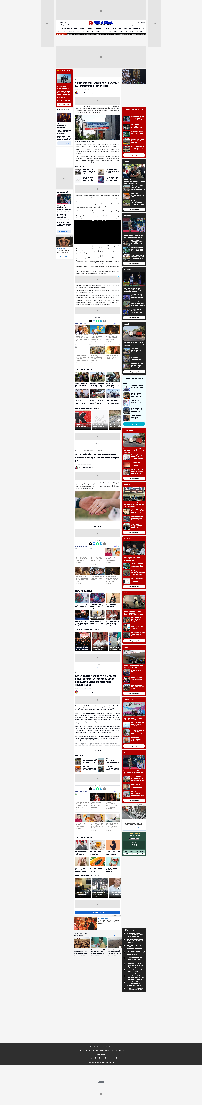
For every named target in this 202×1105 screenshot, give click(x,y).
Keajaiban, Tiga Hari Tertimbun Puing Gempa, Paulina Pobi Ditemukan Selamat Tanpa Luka (97, 385)
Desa (75, 28)
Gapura (88, 1072)
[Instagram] (100, 1061)
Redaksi (80, 1065)
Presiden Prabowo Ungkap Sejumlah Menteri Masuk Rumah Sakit (81, 853)
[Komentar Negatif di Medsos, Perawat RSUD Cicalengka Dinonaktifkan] (113, 845)
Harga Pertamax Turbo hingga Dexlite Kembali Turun (134, 973)
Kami (97, 1065)
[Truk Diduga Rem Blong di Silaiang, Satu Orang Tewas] (126, 380)
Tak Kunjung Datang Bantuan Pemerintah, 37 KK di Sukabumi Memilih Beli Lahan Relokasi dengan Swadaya (138, 217)
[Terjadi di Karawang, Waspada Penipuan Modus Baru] (78, 761)
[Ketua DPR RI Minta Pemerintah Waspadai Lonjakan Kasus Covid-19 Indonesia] (113, 598)
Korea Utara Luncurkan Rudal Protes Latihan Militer (136, 753)
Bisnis (104, 31)
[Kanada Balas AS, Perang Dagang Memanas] (126, 694)
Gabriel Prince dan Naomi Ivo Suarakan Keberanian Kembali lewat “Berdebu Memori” (64, 92)
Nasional (71, 31)
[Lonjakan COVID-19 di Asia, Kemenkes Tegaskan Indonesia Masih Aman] (78, 172)
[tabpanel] (134, 84)
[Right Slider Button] (144, 28)
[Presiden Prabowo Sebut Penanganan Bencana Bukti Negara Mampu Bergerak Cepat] (126, 403)
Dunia (77, 31)
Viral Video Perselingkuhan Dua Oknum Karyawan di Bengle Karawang (112, 385)
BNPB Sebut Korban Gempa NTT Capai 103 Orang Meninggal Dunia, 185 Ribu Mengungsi (137, 594)
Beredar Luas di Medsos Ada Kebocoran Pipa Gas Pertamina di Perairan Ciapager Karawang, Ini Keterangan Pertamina (135, 998)
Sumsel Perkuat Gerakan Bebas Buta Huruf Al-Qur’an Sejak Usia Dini (137, 409)
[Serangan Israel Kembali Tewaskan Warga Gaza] (126, 425)
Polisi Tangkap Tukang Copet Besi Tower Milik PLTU (116, 426)
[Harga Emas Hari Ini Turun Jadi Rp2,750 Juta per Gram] (126, 526)
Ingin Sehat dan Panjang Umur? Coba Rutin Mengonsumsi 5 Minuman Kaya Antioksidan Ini (95, 853)
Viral (141, 31)
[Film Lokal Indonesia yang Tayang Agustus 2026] (64, 117)
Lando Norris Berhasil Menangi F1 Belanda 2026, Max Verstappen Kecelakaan (137, 318)
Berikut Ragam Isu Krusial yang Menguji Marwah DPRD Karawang (99, 894)
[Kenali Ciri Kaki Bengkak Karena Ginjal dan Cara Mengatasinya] (82, 861)
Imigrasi (98, 31)
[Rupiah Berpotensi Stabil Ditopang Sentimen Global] (126, 533)
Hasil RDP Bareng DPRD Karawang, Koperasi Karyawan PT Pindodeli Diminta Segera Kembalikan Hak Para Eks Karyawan (82, 894)
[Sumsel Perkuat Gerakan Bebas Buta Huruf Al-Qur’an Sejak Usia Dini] (126, 410)
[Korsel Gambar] (134, 84)
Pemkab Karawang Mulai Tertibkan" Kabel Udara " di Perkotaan (137, 746)
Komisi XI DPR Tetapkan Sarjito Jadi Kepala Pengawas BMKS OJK (137, 540)
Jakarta (65, 31)
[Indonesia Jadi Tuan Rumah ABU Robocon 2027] (134, 724)
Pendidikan (98, 28)
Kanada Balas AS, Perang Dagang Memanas (137, 693)
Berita (93, 1072)
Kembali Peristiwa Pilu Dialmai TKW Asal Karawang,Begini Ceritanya (98, 951)
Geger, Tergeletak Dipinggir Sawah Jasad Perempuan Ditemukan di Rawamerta (81, 385)
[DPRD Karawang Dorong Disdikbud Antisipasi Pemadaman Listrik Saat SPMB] (117, 888)
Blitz (98, 1072)
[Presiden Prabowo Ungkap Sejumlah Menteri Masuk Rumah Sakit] (82, 845)
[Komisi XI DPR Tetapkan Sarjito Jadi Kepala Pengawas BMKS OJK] (126, 541)
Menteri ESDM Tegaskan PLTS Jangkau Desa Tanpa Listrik (136, 417)
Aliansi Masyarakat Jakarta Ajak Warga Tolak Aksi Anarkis (137, 808)
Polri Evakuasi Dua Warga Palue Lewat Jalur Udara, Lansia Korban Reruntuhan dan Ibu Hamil (112, 402)
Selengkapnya (63, 104)
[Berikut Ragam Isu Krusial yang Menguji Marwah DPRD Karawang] (100, 888)
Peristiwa (89, 28)
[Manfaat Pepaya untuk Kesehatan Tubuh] (97, 861)
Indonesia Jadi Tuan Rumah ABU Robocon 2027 (133, 733)
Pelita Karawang (109, 1077)
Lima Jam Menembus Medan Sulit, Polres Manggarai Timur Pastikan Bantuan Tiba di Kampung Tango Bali (137, 364)
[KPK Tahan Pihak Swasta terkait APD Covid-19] (101, 172)
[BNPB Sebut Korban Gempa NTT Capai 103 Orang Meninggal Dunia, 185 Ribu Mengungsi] (126, 595)
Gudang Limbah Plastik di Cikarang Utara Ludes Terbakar (137, 478)
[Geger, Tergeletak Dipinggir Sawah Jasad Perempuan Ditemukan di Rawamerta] (82, 377)
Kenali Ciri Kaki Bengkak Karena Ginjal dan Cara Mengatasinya (80, 869)
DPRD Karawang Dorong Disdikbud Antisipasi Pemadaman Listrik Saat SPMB (116, 894)
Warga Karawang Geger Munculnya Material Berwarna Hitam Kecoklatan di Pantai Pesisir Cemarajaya (115, 951)
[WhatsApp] (97, 321)
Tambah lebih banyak (97, 912)
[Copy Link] (104, 321)
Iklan (120, 1065)
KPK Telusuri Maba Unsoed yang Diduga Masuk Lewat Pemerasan (137, 633)
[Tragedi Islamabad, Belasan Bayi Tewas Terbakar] (126, 156)
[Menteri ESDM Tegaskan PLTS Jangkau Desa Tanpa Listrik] (126, 418)
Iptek (131, 31)
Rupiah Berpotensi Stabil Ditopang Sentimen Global (137, 532)
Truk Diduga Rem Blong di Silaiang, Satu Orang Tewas (137, 379)
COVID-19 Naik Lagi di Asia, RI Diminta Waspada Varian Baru (112, 178)
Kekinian (103, 1072)
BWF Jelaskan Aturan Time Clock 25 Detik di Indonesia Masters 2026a (136, 967)
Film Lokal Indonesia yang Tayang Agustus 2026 (64, 125)
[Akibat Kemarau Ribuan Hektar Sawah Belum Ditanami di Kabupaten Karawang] (82, 942)
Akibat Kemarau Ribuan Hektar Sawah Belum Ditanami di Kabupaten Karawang (81, 951)
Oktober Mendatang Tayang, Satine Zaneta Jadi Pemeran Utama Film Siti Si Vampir (64, 131)
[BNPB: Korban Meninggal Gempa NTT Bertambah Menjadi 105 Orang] (126, 141)
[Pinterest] (110, 1061)
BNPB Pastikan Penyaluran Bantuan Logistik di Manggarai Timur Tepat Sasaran (134, 196)
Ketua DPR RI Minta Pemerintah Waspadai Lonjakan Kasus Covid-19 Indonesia (112, 606)
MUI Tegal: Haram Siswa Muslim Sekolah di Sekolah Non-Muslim (135, 955)
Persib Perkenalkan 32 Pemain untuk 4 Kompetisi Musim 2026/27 (137, 310)
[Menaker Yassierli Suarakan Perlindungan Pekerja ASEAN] (126, 433)
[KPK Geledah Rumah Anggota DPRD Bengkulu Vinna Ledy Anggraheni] (126, 649)
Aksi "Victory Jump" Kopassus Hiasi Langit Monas (137, 738)
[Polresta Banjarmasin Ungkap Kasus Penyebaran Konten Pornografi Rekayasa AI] (82, 393)
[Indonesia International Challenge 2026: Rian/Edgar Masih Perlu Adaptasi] (134, 294)
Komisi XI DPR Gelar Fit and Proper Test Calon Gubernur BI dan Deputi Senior (137, 162)
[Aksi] (126, 739)
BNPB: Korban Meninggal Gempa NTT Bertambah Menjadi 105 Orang (63, 215)
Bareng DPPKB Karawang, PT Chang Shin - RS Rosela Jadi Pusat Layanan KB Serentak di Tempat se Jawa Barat (116, 647)
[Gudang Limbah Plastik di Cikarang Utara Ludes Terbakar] (126, 479)
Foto (136, 31)
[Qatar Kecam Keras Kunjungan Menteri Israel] (126, 702)
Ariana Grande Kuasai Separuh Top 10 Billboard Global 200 (64, 99)
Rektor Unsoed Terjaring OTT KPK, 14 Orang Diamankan (137, 641)
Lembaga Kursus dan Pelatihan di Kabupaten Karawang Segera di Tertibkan (135, 949)
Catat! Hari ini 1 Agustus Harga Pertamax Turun (135, 1003)
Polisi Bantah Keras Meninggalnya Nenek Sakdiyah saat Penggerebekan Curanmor (97, 402)
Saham (110, 31)
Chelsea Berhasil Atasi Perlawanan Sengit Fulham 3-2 (137, 325)
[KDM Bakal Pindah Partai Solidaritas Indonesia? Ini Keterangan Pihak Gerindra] (126, 487)
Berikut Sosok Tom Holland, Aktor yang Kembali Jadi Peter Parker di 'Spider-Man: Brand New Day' (64, 137)
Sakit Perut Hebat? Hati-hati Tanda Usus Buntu (112, 869)
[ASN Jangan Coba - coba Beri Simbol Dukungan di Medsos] (113, 615)
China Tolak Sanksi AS (137, 685)
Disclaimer (114, 1065)
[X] (90, 321)
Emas (121, 31)
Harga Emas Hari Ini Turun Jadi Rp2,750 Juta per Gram (137, 525)
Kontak (102, 1065)
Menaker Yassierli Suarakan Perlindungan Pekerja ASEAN (137, 432)
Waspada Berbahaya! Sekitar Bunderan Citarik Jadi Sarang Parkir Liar (133, 358)
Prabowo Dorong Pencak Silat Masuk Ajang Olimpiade (81, 623)
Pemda (114, 28)
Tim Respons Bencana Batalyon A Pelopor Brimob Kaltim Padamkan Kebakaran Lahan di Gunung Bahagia (138, 587)
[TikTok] (107, 1061)
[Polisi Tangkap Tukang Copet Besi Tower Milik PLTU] (117, 420)
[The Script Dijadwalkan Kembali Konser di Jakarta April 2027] (64, 78)
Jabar (58, 31)
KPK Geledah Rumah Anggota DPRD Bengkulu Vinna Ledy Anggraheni (138, 648)
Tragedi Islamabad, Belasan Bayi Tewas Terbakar (138, 155)
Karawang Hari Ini (66, 28)
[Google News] (97, 1061)
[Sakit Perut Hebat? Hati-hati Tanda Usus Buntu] (113, 861)
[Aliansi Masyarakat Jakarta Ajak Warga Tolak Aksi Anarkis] (126, 809)
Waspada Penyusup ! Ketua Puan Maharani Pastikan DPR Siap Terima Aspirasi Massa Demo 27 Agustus (64, 207)
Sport (108, 1072)
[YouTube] (103, 1061)
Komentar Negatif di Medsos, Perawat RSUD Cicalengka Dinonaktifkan (113, 853)
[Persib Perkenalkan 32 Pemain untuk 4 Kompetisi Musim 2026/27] (126, 311)
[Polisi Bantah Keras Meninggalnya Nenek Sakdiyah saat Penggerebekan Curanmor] (97, 393)
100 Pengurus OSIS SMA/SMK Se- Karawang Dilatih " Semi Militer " (112, 760)
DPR (88, 31)
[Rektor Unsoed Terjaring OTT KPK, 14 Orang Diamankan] (126, 642)
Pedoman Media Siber (89, 1065)
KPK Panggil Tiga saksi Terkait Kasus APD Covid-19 (82, 426)
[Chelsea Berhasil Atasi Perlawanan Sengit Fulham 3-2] (126, 326)
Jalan (120, 28)
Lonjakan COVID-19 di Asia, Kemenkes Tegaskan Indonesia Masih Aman (89, 171)
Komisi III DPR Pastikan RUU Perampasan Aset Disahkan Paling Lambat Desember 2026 (137, 800)
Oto (127, 31)
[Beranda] (76, 79)
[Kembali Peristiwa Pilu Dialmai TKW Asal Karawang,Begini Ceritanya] (99, 942)
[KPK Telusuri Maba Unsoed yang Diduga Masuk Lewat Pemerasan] (126, 634)
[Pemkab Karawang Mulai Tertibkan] (126, 747)
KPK (93, 31)
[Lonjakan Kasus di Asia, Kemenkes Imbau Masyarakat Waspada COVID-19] (82, 598)
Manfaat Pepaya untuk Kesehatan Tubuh (96, 869)
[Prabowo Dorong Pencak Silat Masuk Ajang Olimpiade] (82, 615)
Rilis (123, 1065)
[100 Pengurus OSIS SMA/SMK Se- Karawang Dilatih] (101, 761)
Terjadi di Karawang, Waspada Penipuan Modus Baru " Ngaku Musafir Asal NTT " (89, 760)
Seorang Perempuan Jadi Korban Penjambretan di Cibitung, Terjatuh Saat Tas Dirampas (138, 471)
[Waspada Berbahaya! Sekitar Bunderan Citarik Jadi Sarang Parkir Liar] (134, 348)
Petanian (106, 28)
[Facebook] (94, 321)
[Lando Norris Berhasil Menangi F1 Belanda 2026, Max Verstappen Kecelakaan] (126, 319)
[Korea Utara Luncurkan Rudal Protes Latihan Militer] (126, 754)
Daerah (82, 28)
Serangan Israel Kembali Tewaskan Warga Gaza (137, 424)
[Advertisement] (101, 11)
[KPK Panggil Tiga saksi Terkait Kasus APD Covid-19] (83, 420)
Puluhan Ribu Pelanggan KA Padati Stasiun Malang (136, 372)
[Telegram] (101, 321)
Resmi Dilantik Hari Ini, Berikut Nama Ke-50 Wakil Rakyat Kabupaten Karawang (135, 979)
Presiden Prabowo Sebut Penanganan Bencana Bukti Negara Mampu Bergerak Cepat (137, 402)
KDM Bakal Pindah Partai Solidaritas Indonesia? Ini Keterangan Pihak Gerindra (137, 486)
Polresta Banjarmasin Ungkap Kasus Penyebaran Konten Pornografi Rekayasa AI (81, 402)
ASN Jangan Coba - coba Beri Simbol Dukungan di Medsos (113, 623)
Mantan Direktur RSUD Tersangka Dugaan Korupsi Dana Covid (88, 178)
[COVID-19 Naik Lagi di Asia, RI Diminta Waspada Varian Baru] (101, 179)
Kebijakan (107, 1065)
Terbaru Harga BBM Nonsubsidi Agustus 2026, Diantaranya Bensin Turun (135, 992)
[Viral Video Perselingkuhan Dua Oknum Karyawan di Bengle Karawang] (113, 377)
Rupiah (116, 31)
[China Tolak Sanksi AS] (126, 687)
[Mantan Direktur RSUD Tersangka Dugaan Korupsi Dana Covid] (78, 179)
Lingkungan (136, 28)
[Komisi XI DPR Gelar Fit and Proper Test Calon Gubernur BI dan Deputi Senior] (126, 163)
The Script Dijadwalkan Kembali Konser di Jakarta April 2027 (63, 86)
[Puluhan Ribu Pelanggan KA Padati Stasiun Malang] (126, 373)
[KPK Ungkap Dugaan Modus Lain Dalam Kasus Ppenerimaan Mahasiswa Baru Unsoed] (134, 617)
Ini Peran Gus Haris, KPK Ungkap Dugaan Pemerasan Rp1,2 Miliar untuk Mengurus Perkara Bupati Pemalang (135, 986)
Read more (97, 526)
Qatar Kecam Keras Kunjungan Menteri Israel (137, 701)
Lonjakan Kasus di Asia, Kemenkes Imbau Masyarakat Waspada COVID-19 (81, 606)
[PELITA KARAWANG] (101, 23)
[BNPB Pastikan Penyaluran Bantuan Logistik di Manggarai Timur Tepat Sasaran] (134, 185)
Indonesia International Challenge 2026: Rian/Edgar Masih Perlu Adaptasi (112, 34)
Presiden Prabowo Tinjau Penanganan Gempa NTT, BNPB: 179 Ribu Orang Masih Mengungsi (64, 224)
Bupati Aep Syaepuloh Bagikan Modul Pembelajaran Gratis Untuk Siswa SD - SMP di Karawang (89, 768)
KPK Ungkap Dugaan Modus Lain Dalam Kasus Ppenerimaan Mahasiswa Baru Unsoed (133, 627)
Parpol (83, 31)
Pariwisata (127, 28)
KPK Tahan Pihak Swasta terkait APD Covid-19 (112, 171)
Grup (99, 1077)
